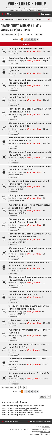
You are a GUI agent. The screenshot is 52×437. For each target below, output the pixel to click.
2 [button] (25, 39)
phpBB (23, 429)
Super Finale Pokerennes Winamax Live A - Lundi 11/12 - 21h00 (29, 206)
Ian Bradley (46, 427)
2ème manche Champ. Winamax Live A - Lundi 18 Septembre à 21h (29, 293)
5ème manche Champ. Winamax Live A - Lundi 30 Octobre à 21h (29, 250)
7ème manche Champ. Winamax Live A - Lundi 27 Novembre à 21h (29, 221)
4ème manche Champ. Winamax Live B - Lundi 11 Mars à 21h (28, 139)
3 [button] (28, 39)
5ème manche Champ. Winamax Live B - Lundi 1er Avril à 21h (29, 125)
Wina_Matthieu (34, 51)
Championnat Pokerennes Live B (26, 195)
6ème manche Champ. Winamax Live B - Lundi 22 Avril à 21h (29, 110)
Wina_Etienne (33, 297)
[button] (37, 39)
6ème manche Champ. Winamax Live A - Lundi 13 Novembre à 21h (29, 235)
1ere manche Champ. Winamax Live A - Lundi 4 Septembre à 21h (29, 307)
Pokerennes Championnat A (23, 320)
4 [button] (31, 39)
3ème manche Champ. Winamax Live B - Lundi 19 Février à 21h (29, 153)
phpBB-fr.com (45, 432)
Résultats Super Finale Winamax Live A (29, 58)
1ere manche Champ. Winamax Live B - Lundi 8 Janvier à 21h (29, 182)
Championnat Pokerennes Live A (26, 48)
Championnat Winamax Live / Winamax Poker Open (21, 28)
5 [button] (34, 39)
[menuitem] (8, 14)
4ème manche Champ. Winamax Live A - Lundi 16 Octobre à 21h (28, 264)
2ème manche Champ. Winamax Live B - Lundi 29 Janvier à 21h (29, 168)
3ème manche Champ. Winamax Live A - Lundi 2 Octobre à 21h (29, 278)
